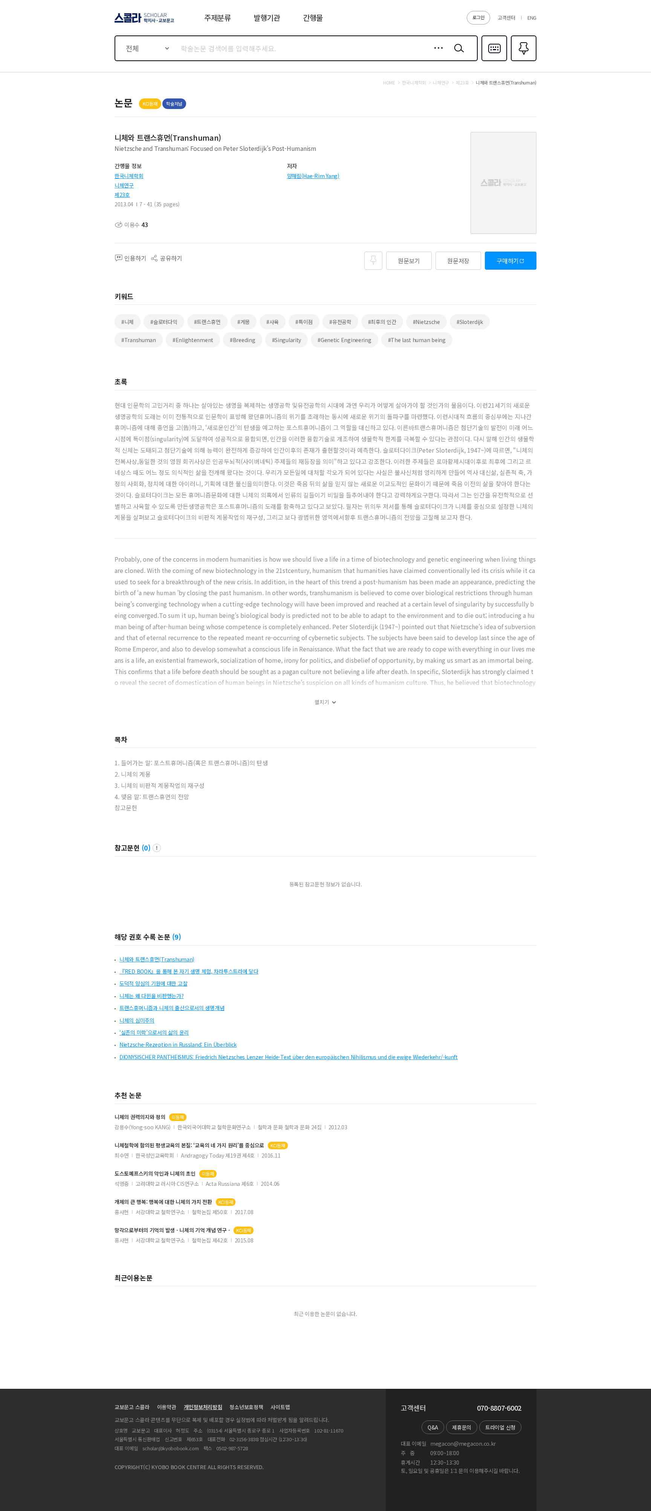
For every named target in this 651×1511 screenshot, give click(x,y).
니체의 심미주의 (136, 1020)
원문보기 (409, 260)
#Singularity (286, 340)
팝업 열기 (157, 848)
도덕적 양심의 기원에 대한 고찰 (153, 983)
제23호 (122, 194)
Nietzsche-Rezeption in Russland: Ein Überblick (178, 1044)
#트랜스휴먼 (207, 322)
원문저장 (458, 260)
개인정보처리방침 (203, 1407)
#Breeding (242, 340)
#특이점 (304, 322)
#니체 (127, 322)
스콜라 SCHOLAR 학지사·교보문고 (144, 22)
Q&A (433, 1427)
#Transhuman (138, 340)
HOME (389, 82)
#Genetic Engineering (344, 340)
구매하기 (508, 260)
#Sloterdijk (470, 322)
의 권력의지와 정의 (140, 1117)
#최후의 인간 (382, 322)
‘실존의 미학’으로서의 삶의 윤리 (154, 1032)
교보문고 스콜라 (132, 1407)
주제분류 (217, 17)
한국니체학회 (129, 176)
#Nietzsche (426, 322)
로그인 (478, 17)
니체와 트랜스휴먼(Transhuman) (156, 959)
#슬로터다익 (163, 322)
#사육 (272, 322)
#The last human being (417, 340)
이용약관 (166, 1407)
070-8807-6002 (499, 1408)
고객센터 (506, 17)
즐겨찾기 (523, 60)
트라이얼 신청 (500, 1427)
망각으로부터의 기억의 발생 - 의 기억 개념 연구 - (172, 1230)
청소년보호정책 (246, 1407)
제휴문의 (461, 1427)
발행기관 (267, 17)
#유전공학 (340, 322)
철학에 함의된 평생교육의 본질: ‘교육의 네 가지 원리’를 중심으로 (189, 1145)
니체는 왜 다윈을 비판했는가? (151, 996)
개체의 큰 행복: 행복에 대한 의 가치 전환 (163, 1201)
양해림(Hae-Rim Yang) (313, 176)
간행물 (313, 17)
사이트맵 (280, 1407)
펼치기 (322, 702)
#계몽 (243, 322)
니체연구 (124, 185)
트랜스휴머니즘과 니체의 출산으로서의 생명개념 (171, 1008)
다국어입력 (494, 60)
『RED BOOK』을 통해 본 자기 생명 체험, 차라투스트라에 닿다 (188, 971)
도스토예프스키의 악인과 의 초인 (155, 1173)
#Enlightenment (193, 340)
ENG (531, 17)
